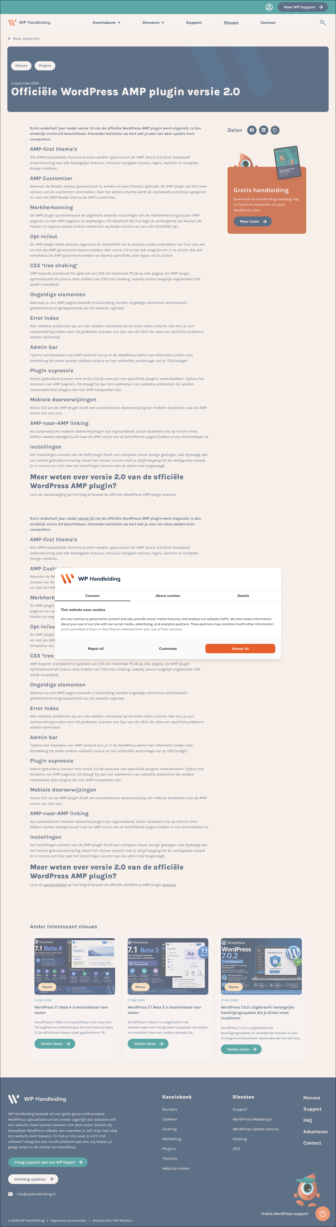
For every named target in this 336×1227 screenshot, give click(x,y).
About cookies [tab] (168, 596)
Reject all (96, 649)
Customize (168, 649)
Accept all (240, 649)
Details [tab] (243, 596)
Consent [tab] (92, 596)
